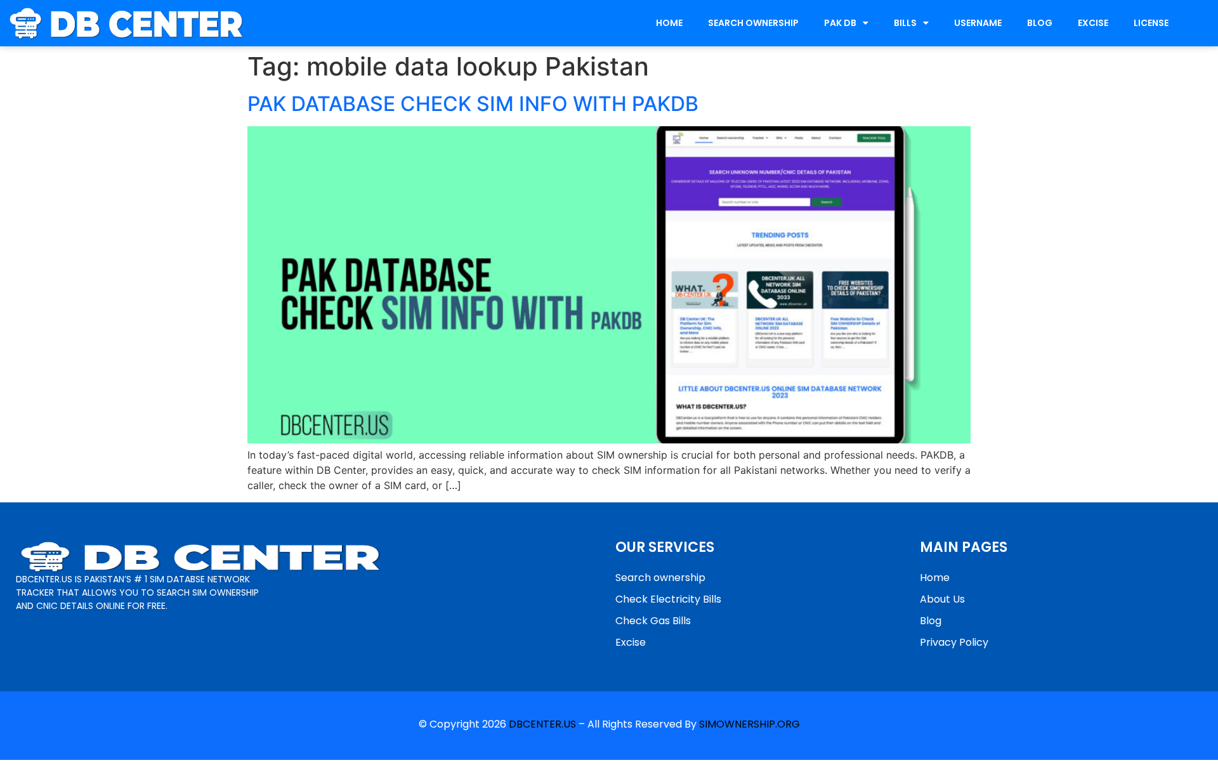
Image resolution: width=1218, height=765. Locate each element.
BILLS (905, 22)
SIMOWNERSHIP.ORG (749, 724)
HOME (669, 22)
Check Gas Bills (653, 620)
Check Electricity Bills (668, 599)
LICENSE (1151, 22)
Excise (630, 642)
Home (935, 577)
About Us (942, 599)
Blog (930, 620)
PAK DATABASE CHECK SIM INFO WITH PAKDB (472, 103)
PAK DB (840, 22)
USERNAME (978, 22)
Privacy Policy (954, 642)
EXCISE (1093, 22)
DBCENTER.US (542, 724)
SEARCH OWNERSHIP (753, 22)
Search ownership (660, 577)
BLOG (1039, 22)
